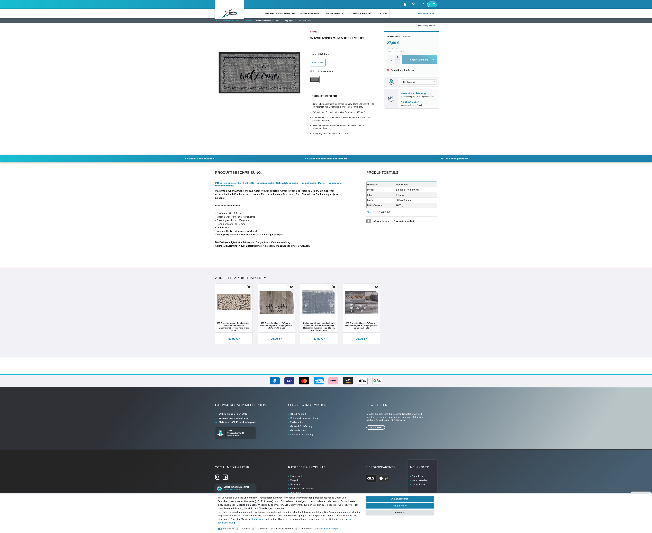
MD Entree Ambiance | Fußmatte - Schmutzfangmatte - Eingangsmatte (276, 325)
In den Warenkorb (418, 59)
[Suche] (413, 4)
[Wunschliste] (422, 4)
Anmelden (417, 476)
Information (426, 13)
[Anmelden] (405, 4)
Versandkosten (298, 430)
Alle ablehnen (400, 505)
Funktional (306, 528)
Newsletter (295, 484)
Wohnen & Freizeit (360, 13)
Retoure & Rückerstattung (304, 418)
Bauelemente (334, 13)
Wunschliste (418, 484)
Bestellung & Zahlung (301, 434)
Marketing (263, 528)
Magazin (294, 480)
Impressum (258, 519)
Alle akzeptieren (400, 498)
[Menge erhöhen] (397, 57)
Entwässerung (310, 13)
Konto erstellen (420, 480)
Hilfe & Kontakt (298, 413)
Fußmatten (247, 21)
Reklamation (296, 422)
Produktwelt (296, 476)
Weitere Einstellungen (326, 528)
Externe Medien (284, 528)
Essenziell (228, 528)
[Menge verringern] (397, 62)
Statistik (245, 528)
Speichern (399, 512)
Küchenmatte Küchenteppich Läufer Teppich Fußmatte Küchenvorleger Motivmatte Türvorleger (319, 326)
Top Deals (295, 492)
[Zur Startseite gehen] (216, 21)
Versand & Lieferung (301, 426)
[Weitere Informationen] (368, 221)
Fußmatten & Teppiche (280, 13)
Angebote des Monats (302, 488)
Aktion (382, 13)
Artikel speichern (428, 25)
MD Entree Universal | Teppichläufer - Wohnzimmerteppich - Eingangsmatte (233, 326)
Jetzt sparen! (375, 427)
